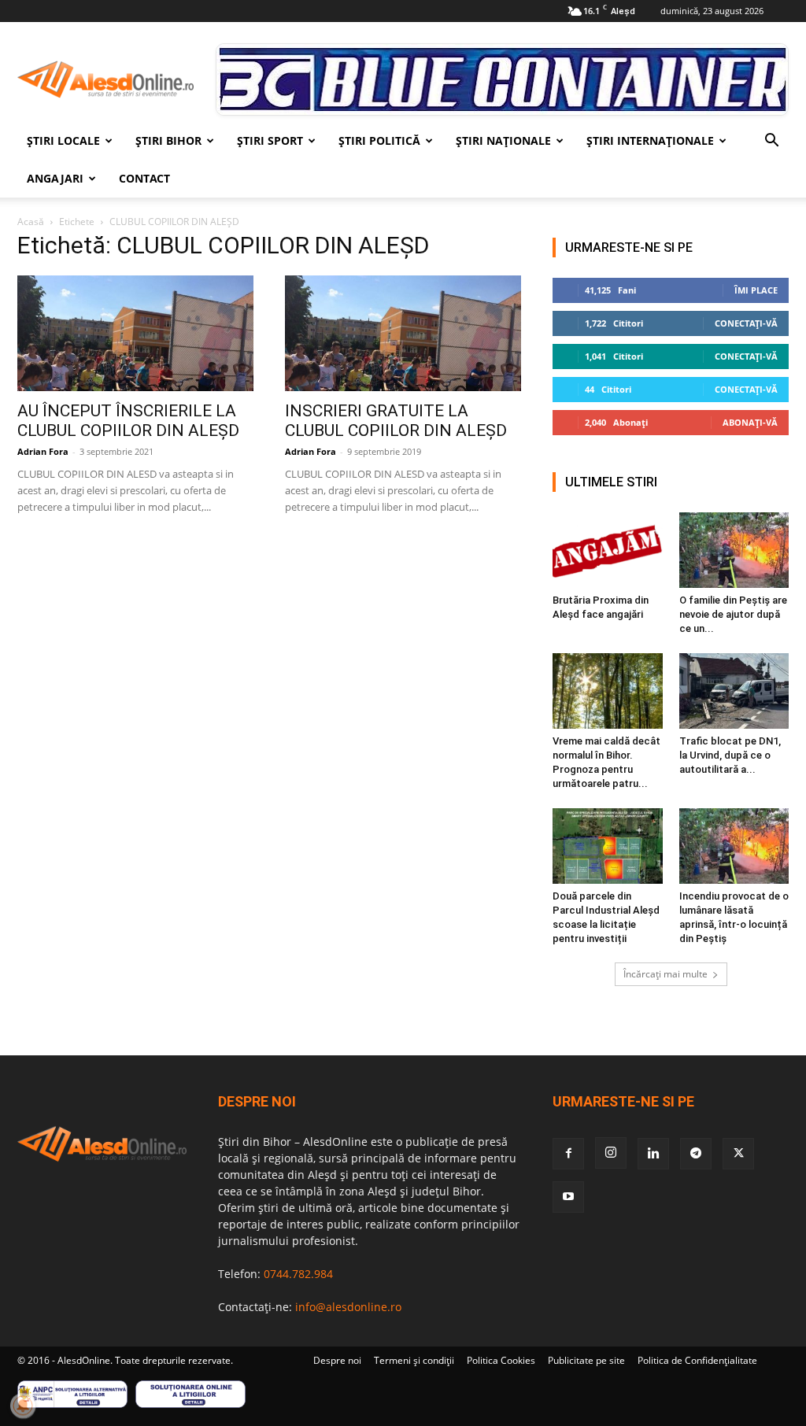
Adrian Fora (42, 451)
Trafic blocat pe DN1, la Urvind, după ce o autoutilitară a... (730, 755)
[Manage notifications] (22, 1405)
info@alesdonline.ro (348, 1306)
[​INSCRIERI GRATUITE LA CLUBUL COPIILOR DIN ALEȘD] (403, 333)
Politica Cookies (501, 1360)
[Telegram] (696, 1153)
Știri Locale (63, 140)
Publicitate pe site (586, 1360)
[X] (738, 1153)
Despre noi (337, 1360)
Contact (144, 178)
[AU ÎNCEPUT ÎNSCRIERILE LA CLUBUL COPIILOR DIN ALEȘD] (135, 333)
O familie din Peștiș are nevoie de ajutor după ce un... (733, 614)
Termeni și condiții (414, 1360)
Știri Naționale (503, 140)
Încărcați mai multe (665, 974)
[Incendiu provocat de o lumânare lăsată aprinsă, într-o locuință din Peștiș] (734, 846)
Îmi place (756, 290)
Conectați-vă (746, 323)
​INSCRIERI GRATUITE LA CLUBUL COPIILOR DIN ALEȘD (396, 420)
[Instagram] (611, 1153)
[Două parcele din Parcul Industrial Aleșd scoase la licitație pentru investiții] (608, 846)
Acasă (30, 221)
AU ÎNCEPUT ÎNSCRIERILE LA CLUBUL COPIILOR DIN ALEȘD (128, 420)
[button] (771, 142)
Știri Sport (270, 140)
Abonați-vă (750, 422)
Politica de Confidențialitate (697, 1360)
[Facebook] (568, 1153)
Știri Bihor (168, 140)
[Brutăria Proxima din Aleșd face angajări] (608, 550)
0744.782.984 (298, 1273)
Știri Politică (379, 140)
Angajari (55, 178)
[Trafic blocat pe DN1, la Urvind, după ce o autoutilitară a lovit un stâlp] (734, 691)
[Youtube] (568, 1197)
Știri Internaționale (650, 140)
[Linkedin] (653, 1153)
